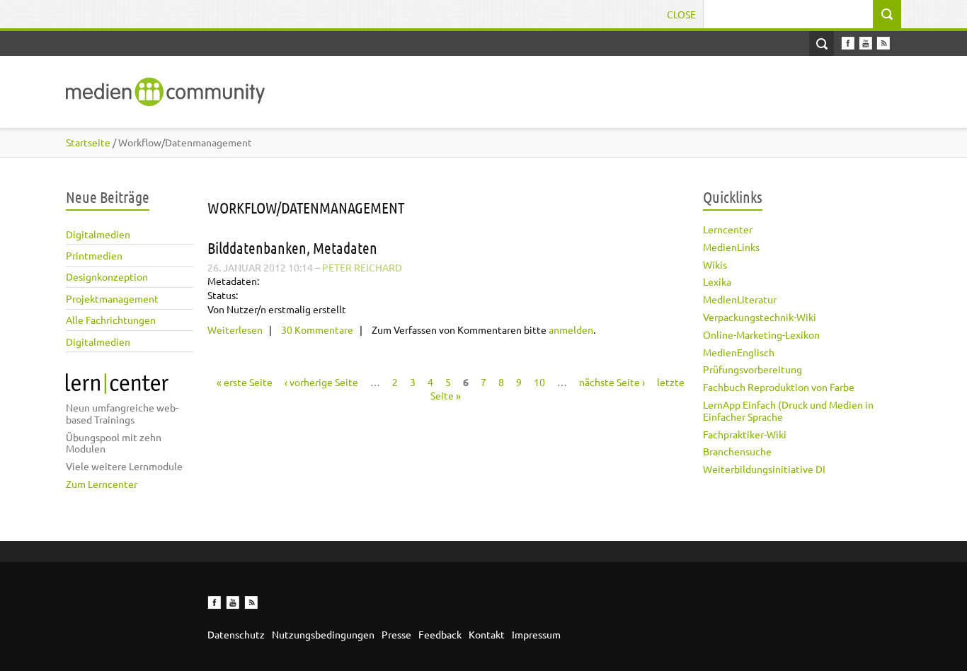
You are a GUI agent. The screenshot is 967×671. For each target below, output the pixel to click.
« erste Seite (245, 381)
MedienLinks (731, 246)
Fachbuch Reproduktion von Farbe (778, 386)
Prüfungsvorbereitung (752, 369)
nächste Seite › (612, 381)
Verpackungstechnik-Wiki (759, 316)
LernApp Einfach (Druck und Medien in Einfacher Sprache (788, 410)
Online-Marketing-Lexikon (761, 334)
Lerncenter (728, 229)
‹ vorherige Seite (321, 381)
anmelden (571, 329)
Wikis (715, 264)
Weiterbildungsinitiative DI (764, 468)
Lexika (717, 281)
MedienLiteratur (740, 299)
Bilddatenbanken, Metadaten (292, 247)
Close (681, 14)
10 (539, 381)
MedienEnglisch (738, 352)
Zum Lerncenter (101, 483)
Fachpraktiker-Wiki (744, 434)
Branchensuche (737, 451)
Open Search (821, 43)
